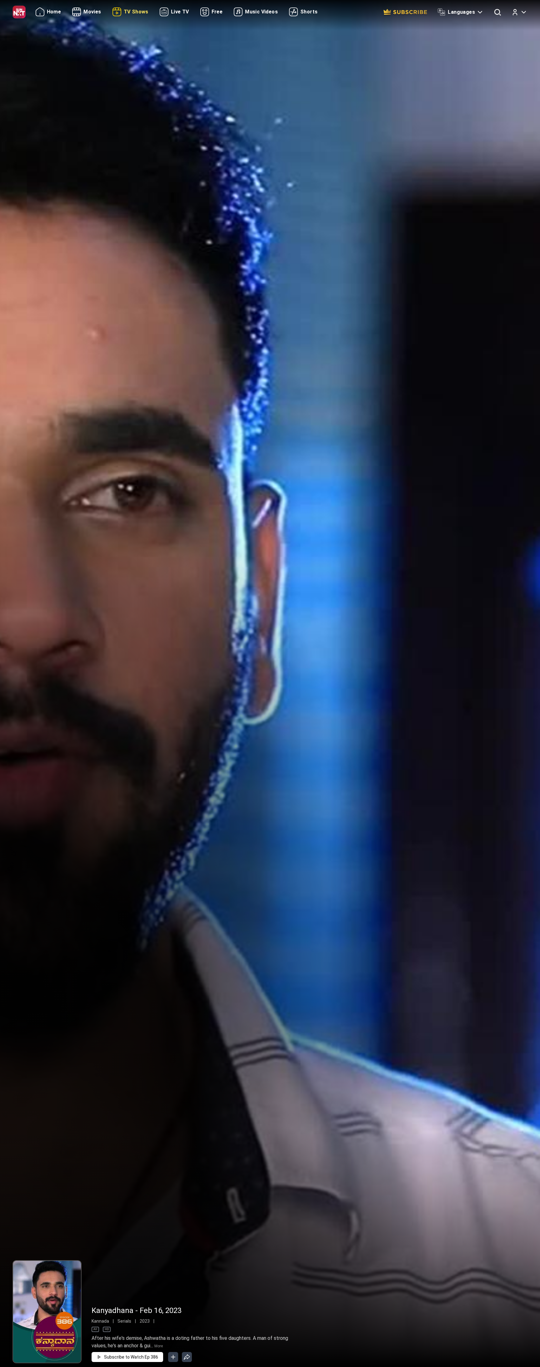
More (158, 1346)
